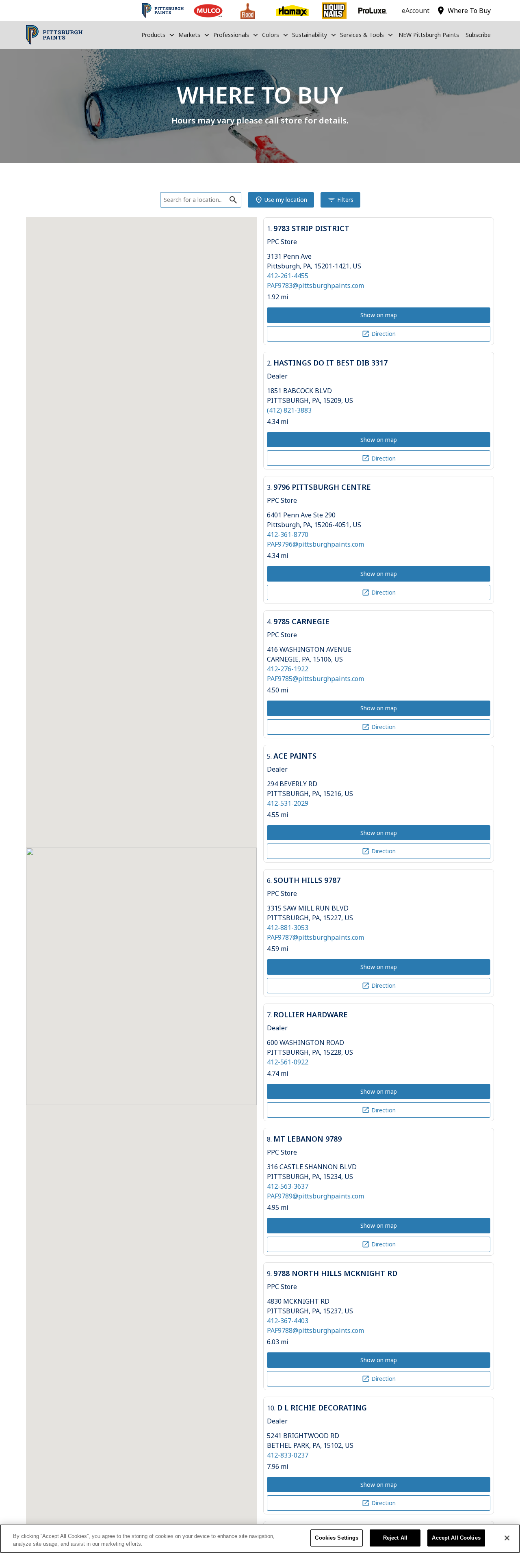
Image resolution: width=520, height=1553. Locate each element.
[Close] (507, 1538)
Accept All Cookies (456, 1538)
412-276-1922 (287, 669)
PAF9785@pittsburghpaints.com (315, 679)
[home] (54, 35)
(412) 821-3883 (289, 410)
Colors (270, 35)
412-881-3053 (287, 928)
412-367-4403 (287, 1321)
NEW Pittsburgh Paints (429, 35)
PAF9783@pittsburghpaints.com (315, 285)
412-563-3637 (287, 1186)
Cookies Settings (336, 1538)
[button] (158, 35)
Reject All (395, 1538)
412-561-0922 (287, 1062)
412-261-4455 (287, 276)
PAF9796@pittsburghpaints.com (315, 544)
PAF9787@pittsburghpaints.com (315, 937)
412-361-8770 (287, 534)
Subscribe (478, 35)
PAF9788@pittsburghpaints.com (315, 1330)
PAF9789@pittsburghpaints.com (315, 1196)
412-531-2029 (287, 803)
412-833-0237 (287, 1455)
